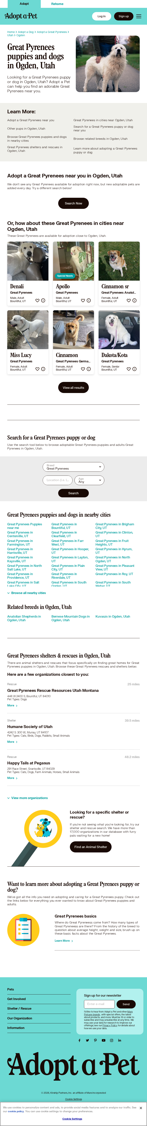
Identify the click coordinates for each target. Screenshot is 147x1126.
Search (73, 493)
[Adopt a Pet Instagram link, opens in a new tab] (113, 1040)
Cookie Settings (73, 1099)
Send (126, 1004)
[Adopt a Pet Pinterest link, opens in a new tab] (96, 1040)
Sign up (124, 16)
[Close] (141, 1108)
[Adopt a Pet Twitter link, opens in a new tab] (88, 1040)
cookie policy (16, 1111)
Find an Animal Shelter (90, 847)
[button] (37, 300)
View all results (73, 387)
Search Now (73, 203)
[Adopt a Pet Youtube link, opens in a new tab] (104, 1040)
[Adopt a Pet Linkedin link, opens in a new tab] (120, 1040)
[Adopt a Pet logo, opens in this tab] (73, 1070)
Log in (102, 16)
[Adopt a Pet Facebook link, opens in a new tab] (80, 1040)
